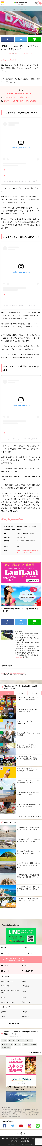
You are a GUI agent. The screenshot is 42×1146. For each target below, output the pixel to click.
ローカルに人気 (8, 1044)
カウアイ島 (25, 1016)
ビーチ (24, 997)
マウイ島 (4, 1016)
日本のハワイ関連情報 (30, 1044)
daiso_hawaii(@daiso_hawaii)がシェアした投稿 (19, 181)
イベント (6, 971)
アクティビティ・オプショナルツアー (10, 992)
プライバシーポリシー (34, 1138)
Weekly (21, 693)
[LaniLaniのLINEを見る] (38, 1126)
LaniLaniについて (7, 1138)
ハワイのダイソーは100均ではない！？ (17, 97)
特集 (5, 948)
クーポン (27, 965)
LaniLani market (13, 1023)
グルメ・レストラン (7, 981)
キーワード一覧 (34, 1052)
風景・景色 (7, 1047)
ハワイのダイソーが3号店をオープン (16, 93)
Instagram (18, 657)
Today (7, 693)
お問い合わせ (27, 1141)
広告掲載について (17, 1141)
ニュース (11, 53)
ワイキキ (20, 1041)
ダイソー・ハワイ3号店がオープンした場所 (18, 101)
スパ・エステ (5, 986)
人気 (5, 1041)
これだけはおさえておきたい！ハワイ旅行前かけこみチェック (15, 959)
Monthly (34, 693)
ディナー (29, 1041)
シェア (7, 39)
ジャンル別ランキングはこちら (29, 816)
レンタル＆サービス (7, 1002)
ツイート (21, 39)
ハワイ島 (25, 1012)
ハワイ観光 (25, 986)
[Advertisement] (21, 913)
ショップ (6, 965)
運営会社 (15, 1138)
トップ (2, 7)
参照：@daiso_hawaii (7, 60)
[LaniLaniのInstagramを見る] (29, 1126)
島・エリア (6, 1007)
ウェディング (26, 1002)
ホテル (3, 997)
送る (34, 39)
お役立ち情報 (29, 971)
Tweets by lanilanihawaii (10, 925)
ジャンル (6, 976)
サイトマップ (23, 1138)
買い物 (24, 981)
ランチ (12, 1041)
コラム (6, 7)
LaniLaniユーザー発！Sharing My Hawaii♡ (17, 7)
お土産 (24, 991)
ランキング (28, 953)
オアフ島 (4, 1012)
